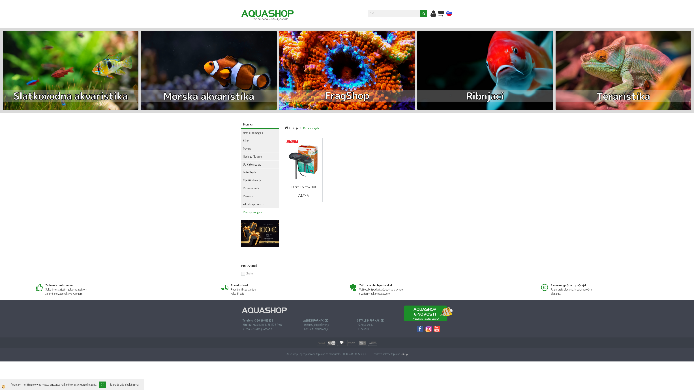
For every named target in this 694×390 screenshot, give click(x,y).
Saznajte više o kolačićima (124, 384)
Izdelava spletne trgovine (387, 354)
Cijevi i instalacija (252, 180)
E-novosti (363, 329)
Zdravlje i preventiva (254, 204)
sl (449, 14)
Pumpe (247, 148)
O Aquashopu (365, 324)
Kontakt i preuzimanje (316, 329)
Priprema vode (251, 188)
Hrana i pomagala (253, 133)
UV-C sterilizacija (252, 164)
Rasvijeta (248, 196)
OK (102, 384)
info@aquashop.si (262, 329)
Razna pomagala (252, 212)
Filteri (246, 140)
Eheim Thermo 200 (304, 187)
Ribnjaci (295, 128)
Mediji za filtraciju (252, 156)
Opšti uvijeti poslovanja (316, 324)
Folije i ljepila (249, 172)
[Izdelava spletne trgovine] (404, 354)
